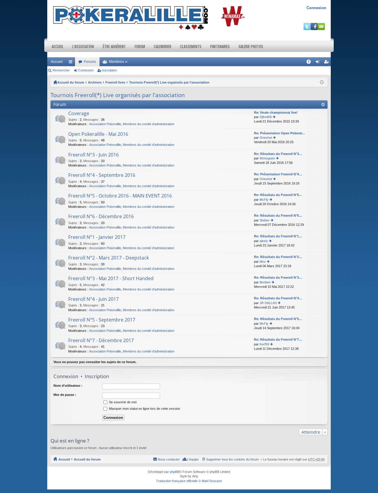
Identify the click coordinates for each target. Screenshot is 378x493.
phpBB (174, 472)
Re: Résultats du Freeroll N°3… (278, 154)
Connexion (316, 8)
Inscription (109, 70)
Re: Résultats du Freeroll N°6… (278, 215)
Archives (95, 82)
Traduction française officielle (177, 481)
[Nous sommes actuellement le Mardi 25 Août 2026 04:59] (322, 82)
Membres (116, 62)
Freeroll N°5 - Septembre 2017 (101, 320)
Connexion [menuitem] (318, 63)
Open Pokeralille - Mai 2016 (98, 134)
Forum (140, 46)
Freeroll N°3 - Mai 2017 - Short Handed (111, 279)
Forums (90, 62)
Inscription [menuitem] (327, 63)
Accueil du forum (70, 82)
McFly (264, 199)
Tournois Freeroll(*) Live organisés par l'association (169, 82)
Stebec (265, 220)
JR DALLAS (268, 303)
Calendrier (162, 46)
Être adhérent (114, 46)
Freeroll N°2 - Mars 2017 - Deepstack (108, 258)
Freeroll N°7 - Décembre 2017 (101, 341)
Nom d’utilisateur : (67, 385)
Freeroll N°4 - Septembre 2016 (101, 175)
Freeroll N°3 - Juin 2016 (93, 155)
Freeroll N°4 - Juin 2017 (93, 299)
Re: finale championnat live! (276, 112)
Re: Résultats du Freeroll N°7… (278, 339)
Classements (190, 46)
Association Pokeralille (105, 124)
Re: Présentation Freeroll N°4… (278, 174)
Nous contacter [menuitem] (169, 459)
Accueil (57, 46)
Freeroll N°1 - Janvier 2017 (97, 237)
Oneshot (266, 137)
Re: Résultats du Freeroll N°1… (278, 236)
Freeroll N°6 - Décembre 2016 (101, 217)
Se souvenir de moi (122, 402)
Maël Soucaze (212, 481)
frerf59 (264, 344)
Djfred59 (266, 117)
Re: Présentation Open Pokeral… (279, 133)
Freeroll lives (115, 82)
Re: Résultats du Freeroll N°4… (278, 298)
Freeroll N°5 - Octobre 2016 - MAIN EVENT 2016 (120, 196)
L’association (83, 46)
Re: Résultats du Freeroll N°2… (278, 257)
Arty (195, 476)
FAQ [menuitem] (310, 63)
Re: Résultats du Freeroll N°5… (278, 195)
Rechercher (61, 70)
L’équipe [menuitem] (193, 459)
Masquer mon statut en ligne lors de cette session (144, 408)
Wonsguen (267, 158)
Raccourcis (72, 63)
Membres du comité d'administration (148, 124)
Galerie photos (251, 46)
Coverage (78, 114)
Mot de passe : (64, 394)
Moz (263, 261)
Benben (265, 282)
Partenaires (220, 46)
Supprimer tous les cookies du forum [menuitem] (232, 459)
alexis (264, 241)
